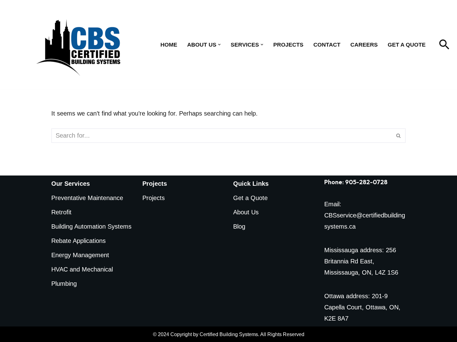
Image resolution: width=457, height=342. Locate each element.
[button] (219, 44)
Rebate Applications (78, 240)
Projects (288, 45)
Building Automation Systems (91, 226)
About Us (246, 212)
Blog (239, 226)
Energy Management (80, 255)
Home (168, 45)
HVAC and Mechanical (82, 269)
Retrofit (61, 212)
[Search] (444, 44)
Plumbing (64, 283)
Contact (326, 45)
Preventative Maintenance (87, 197)
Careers (364, 45)
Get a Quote (407, 45)
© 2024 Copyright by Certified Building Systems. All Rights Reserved (228, 334)
